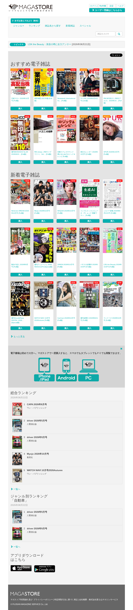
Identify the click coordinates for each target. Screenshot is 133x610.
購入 (20, 108)
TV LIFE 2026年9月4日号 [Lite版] (89, 99)
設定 (112, 6)
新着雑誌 (70, 25)
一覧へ (16, 489)
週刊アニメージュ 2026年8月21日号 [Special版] (43, 266)
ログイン (94, 6)
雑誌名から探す (53, 25)
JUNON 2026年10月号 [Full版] (65, 266)
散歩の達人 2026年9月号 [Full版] (19, 266)
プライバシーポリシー (43, 599)
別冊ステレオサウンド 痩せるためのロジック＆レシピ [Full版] (66, 154)
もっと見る (19, 336)
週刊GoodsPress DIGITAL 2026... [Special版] (17, 320)
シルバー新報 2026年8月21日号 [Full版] (112, 212)
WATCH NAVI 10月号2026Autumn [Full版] (42, 319)
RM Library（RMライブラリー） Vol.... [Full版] (42, 153)
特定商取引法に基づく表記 (66, 599)
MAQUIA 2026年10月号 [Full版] (66, 212)
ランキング (34, 25)
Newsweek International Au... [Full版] (66, 99)
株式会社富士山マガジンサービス (103, 599)
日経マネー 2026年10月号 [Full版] (20, 99)
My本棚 (102, 6)
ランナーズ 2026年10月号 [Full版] (112, 319)
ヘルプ (120, 6)
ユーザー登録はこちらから (108, 10)
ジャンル (17, 25)
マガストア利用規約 (19, 599)
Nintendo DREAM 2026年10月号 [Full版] (20, 212)
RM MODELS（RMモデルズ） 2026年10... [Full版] (112, 100)
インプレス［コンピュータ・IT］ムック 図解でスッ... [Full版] (89, 213)
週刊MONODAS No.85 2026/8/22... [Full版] (19, 153)
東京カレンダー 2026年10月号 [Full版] (89, 153)
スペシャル (85, 25)
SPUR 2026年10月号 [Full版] (111, 153)
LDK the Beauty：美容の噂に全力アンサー (49, 44)
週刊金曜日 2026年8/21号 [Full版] (89, 319)
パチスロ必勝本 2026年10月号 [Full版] (89, 266)
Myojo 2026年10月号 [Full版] (42, 212)
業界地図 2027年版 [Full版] (43, 99)
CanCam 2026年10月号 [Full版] (66, 319)
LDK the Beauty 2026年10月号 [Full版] (113, 266)
